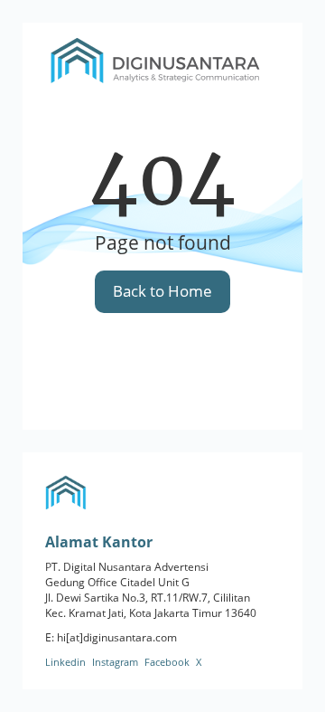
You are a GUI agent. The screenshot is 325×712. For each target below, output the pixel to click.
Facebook (167, 662)
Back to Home (162, 290)
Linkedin (65, 662)
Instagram (115, 662)
